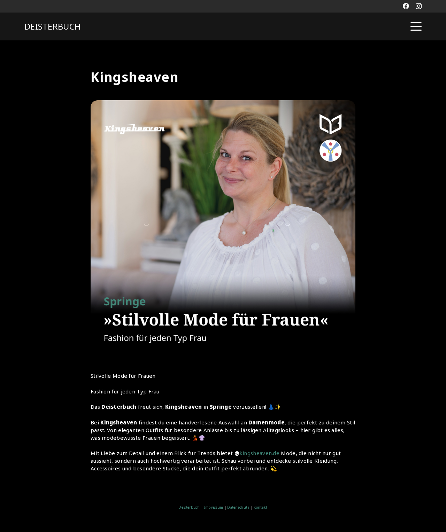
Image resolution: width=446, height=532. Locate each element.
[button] (416, 26)
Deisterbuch (189, 507)
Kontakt (260, 507)
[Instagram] (419, 6)
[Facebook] (406, 6)
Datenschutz (238, 507)
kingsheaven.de (259, 452)
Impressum (213, 507)
